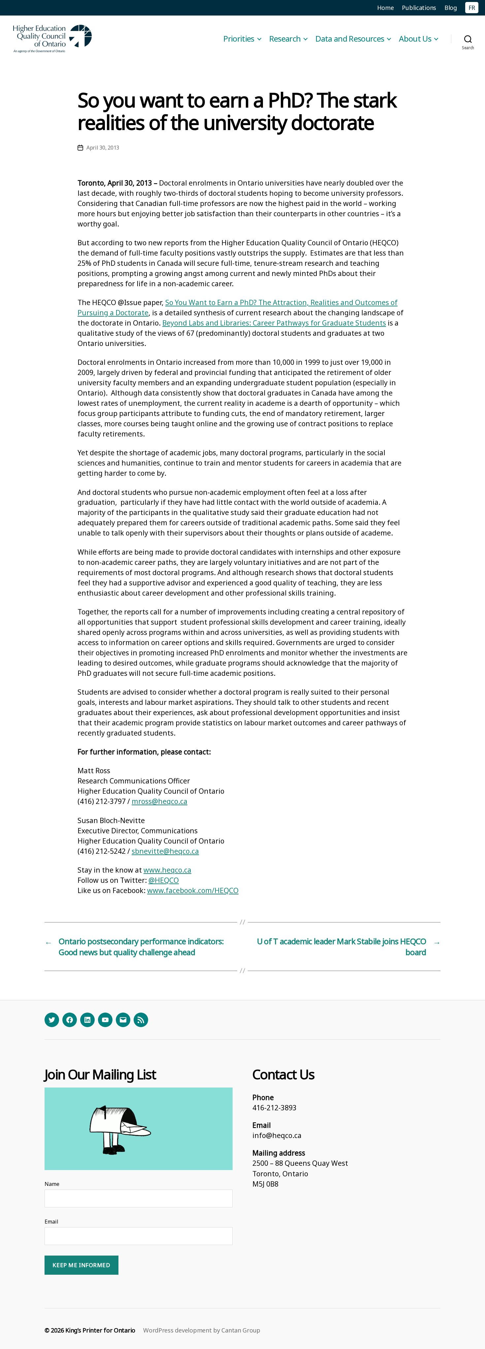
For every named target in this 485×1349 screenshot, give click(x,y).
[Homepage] (52, 39)
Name (52, 1184)
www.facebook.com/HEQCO (193, 890)
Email (51, 1221)
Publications (419, 8)
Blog (450, 8)
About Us (415, 39)
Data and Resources (349, 39)
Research (285, 39)
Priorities (238, 39)
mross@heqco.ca (159, 801)
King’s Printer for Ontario (100, 1330)
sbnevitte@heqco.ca (165, 851)
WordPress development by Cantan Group (201, 1330)
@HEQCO (163, 880)
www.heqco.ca (167, 870)
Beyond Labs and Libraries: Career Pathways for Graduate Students (274, 323)
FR (472, 8)
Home (385, 8)
